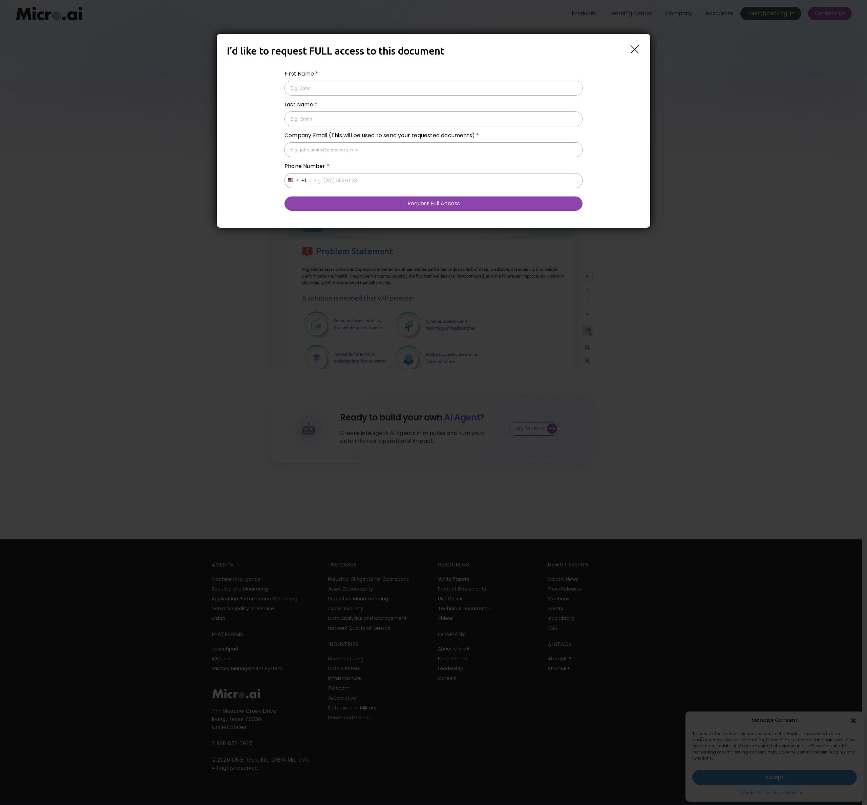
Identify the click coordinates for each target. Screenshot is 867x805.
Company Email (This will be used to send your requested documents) (379, 135)
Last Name (298, 104)
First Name (299, 74)
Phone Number (304, 166)
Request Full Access (433, 203)
